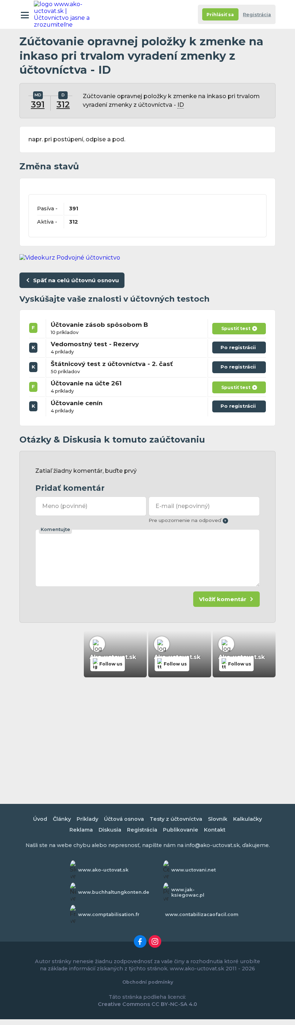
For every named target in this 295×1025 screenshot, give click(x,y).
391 (38, 105)
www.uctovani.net (193, 870)
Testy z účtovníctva (176, 819)
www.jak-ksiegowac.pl (187, 892)
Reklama (81, 830)
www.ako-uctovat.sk (103, 870)
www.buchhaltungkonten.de (113, 892)
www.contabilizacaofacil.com (202, 914)
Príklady (87, 819)
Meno (64, 506)
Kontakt (215, 830)
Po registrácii (239, 348)
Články (62, 819)
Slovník (217, 819)
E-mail (182, 506)
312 (63, 105)
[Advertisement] (147, 736)
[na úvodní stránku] (65, 14)
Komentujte (55, 529)
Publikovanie (180, 830)
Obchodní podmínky (147, 982)
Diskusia (110, 830)
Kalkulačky (247, 819)
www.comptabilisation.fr (109, 914)
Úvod (40, 819)
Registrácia (257, 14)
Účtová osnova (124, 819)
